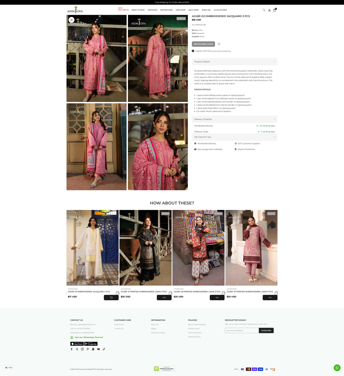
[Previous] (71, 248)
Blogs (153, 329)
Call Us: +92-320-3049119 (80, 329)
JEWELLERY (206, 10)
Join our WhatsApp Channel (88, 337)
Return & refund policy (197, 324)
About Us (155, 324)
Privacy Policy (194, 329)
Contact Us (118, 329)
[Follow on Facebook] (71, 349)
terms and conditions (221, 51)
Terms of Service (194, 333)
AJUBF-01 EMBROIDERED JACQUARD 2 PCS (89, 291)
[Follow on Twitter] (77, 349)
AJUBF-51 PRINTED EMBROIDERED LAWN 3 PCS (144, 291)
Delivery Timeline (203, 119)
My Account (119, 324)
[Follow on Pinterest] (87, 349)
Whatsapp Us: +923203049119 (82, 333)
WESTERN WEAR (166, 10)
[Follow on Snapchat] (93, 349)
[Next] (272, 248)
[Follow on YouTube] (98, 349)
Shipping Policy (194, 337)
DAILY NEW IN (123, 10)
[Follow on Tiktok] (104, 349)
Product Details (202, 61)
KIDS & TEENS (193, 10)
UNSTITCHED (152, 10)
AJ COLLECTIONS (220, 10)
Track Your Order (158, 333)
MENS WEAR (180, 10)
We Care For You (202, 137)
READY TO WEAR (138, 10)
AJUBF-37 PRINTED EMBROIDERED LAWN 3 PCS (250, 291)
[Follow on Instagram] (82, 349)
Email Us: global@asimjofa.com (83, 324)
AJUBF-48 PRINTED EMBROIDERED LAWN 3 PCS (197, 291)
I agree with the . (213, 51)
